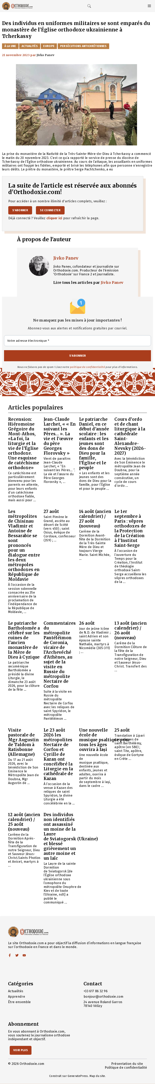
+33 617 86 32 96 (96, 991)
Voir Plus (20, 1050)
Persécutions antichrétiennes (83, 46)
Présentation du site (127, 1064)
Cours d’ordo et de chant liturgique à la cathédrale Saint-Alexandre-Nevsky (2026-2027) (130, 436)
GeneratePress (78, 1076)
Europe (48, 46)
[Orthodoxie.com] (17, 6)
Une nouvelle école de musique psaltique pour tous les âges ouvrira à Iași (104, 740)
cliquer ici (54, 218)
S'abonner (20, 210)
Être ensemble (19, 1002)
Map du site (97, 1076)
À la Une (10, 46)
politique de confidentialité (87, 367)
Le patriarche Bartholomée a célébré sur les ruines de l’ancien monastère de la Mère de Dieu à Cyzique (24, 640)
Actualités (30, 46)
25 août (122, 730)
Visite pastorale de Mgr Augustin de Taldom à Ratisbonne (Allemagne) (23, 742)
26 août (87, 623)
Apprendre (16, 996)
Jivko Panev (66, 258)
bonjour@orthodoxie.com (103, 996)
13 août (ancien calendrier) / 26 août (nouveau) (130, 630)
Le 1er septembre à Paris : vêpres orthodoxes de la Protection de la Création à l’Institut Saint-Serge (130, 528)
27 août (51, 511)
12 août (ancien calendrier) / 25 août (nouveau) (24, 822)
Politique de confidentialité (126, 1067)
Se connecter (50, 210)
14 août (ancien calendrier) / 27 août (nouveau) (95, 518)
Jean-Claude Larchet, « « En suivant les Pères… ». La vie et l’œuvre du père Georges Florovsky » (60, 436)
